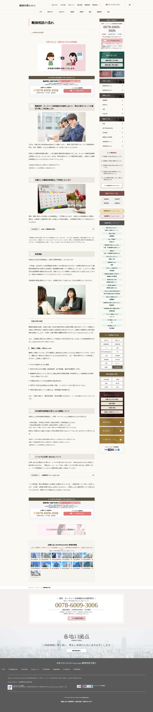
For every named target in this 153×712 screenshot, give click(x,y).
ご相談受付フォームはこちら (50, 475)
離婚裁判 (117, 203)
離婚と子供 (106, 119)
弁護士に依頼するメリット (112, 412)
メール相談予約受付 (77, 618)
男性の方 (117, 340)
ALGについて (71, 5)
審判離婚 (106, 203)
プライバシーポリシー (12, 681)
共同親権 (105, 132)
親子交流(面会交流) (108, 128)
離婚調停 (117, 199)
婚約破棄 (106, 359)
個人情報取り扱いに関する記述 (25, 681)
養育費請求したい (107, 141)
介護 (106, 355)
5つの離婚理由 (111, 185)
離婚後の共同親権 (107, 137)
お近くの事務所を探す (48, 229)
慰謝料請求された (107, 90)
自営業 (106, 387)
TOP (40, 12)
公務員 (117, 379)
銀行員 (117, 383)
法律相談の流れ (13, 669)
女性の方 (106, 340)
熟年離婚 (117, 355)
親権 (90, 12)
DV (117, 352)
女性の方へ (62, 12)
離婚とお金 (106, 95)
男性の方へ (51, 12)
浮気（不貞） (107, 81)
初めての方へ (55, 5)
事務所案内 (95, 5)
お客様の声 (67, 669)
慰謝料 (72, 12)
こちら (65, 507)
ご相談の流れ (112, 408)
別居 (108, 12)
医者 (117, 387)
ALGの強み (63, 5)
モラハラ (117, 363)
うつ (106, 348)
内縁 (106, 363)
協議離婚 (106, 199)
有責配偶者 (117, 344)
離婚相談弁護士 (85, 697)
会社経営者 (106, 379)
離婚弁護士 (112, 60)
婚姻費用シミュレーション (112, 216)
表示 (42, 32)
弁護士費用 (79, 5)
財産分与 (105, 104)
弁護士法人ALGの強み (111, 399)
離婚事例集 (87, 5)
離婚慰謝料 (106, 344)
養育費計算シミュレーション (112, 211)
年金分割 (105, 113)
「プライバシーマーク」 (54, 686)
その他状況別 (117, 367)
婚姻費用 (99, 12)
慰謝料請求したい (107, 85)
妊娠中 (106, 367)
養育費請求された (107, 146)
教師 (106, 383)
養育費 (81, 12)
